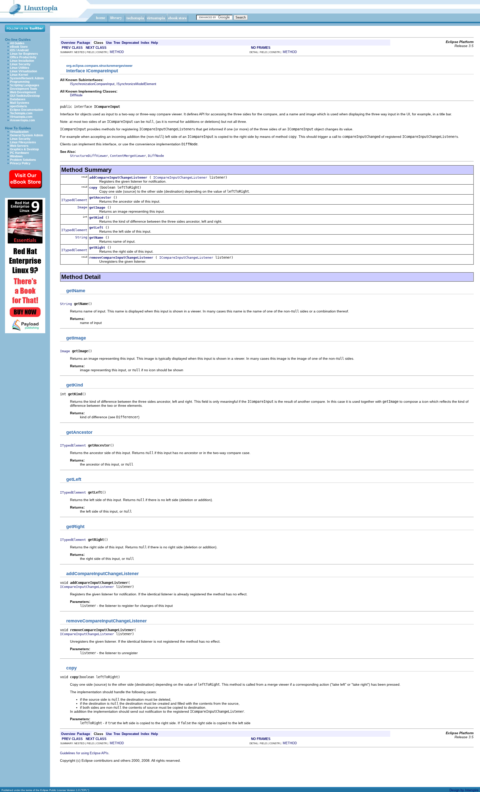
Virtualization (19, 132)
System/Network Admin (27, 78)
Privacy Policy (20, 163)
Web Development (23, 92)
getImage (97, 207)
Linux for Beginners (24, 54)
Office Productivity (23, 57)
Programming (20, 82)
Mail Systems (19, 103)
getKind (96, 217)
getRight (97, 247)
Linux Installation (22, 61)
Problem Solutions (23, 160)
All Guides (17, 43)
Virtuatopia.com (21, 117)
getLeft (96, 227)
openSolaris (18, 106)
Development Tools (23, 89)
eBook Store (19, 47)
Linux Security (20, 64)
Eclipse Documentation (26, 110)
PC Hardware (19, 153)
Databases (18, 99)
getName (96, 237)
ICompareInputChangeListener (180, 177)
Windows (16, 156)
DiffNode (76, 95)
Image (82, 207)
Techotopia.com (21, 113)
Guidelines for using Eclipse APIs (84, 753)
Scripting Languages (24, 85)
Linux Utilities (19, 68)
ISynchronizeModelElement (136, 84)
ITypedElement (74, 200)
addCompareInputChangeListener (118, 177)
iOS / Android (19, 50)
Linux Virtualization (23, 71)
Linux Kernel (19, 75)
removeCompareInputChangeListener (121, 257)
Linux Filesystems (23, 142)
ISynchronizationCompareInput (92, 84)
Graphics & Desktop (24, 149)
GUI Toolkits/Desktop (25, 96)
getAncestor (100, 197)
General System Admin (26, 135)
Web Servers (19, 146)
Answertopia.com (22, 120)
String (81, 237)
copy (93, 187)
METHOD (117, 52)
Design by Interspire (464, 790)
